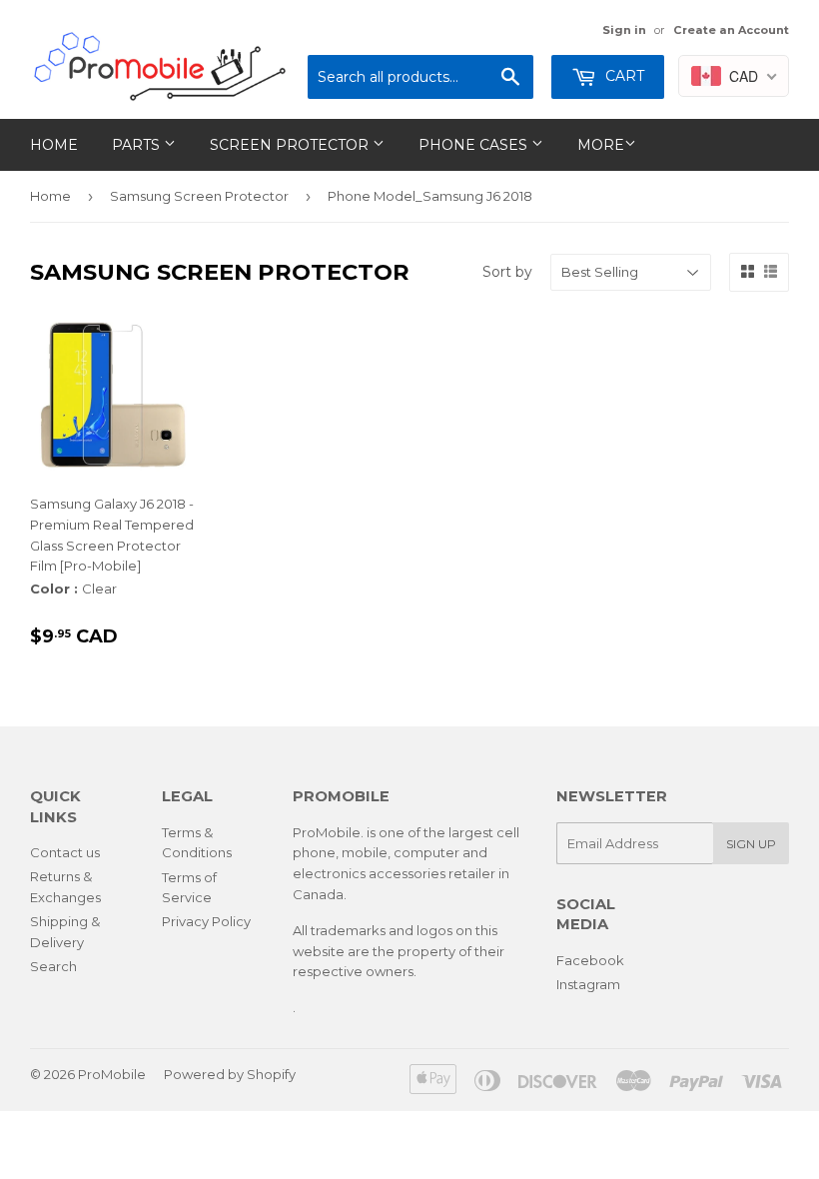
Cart (622, 76)
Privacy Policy (206, 921)
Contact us (65, 852)
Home (54, 145)
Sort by (507, 272)
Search (53, 966)
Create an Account (731, 30)
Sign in (624, 30)
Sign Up (751, 843)
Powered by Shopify (230, 1074)
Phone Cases (474, 145)
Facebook (590, 960)
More (600, 145)
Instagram (588, 984)
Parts (138, 145)
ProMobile (112, 1074)
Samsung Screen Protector (199, 196)
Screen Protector (291, 145)
